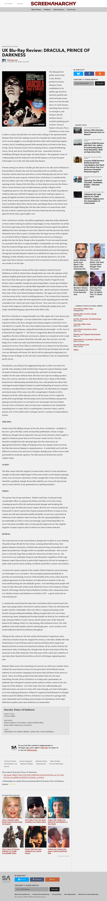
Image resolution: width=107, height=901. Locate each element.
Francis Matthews (56, 764)
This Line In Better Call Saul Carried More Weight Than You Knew (97, 264)
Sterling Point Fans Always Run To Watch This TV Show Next (96, 292)
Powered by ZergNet (63, 856)
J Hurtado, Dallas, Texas (82, 324)
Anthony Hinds (41, 761)
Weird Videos (36, 9)
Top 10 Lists (71, 9)
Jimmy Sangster (25, 761)
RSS (53, 879)
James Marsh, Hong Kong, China (85, 329)
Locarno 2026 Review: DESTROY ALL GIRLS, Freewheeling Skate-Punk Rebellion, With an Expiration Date (94, 147)
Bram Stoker (55, 761)
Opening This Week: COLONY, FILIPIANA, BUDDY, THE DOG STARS (93, 183)
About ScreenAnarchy (22, 894)
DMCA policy (32, 750)
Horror (6, 766)
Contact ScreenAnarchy (40, 894)
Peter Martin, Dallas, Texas (83, 309)
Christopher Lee (10, 764)
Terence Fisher (10, 761)
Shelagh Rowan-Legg (81, 344)
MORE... (76, 350)
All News (47, 9)
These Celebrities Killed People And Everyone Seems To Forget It (12, 822)
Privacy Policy (56, 894)
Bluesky (23, 879)
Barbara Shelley (26, 764)
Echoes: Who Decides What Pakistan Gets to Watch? (94, 132)
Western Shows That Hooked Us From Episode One (81, 291)
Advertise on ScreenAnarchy (88, 894)
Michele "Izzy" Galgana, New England (87, 334)
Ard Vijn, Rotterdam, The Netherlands (87, 319)
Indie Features (58, 9)
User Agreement (70, 894)
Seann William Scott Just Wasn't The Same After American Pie (80, 264)
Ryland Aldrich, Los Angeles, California (88, 339)
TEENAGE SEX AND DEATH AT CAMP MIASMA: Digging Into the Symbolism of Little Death (94, 198)
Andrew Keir (41, 764)
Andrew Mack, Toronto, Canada (85, 314)
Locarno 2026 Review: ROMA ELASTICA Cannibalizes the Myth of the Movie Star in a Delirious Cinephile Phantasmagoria (94, 166)
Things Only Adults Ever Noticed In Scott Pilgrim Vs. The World (58, 822)
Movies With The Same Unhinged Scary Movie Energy (33, 851)
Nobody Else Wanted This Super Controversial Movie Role (57, 851)
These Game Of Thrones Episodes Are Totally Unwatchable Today (10, 851)
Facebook (38, 879)
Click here (44, 748)
